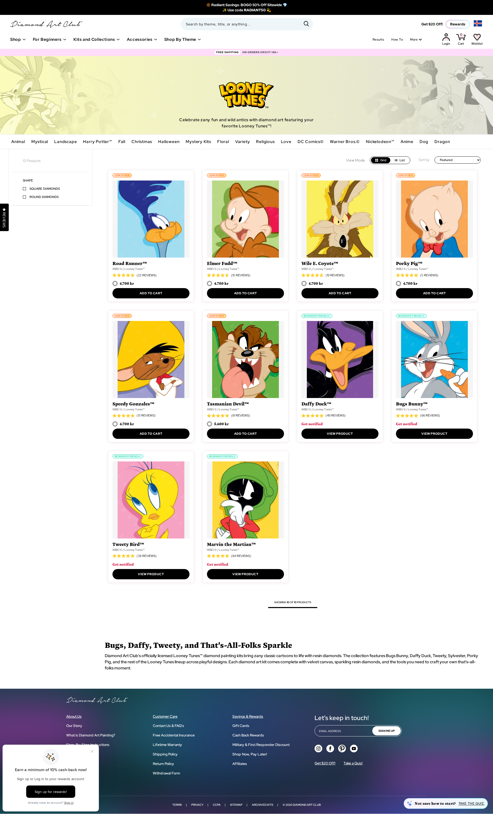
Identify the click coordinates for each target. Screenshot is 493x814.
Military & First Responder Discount (261, 744)
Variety (242, 141)
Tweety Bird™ (128, 544)
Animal (18, 141)
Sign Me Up (386, 731)
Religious (265, 141)
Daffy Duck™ (316, 403)
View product (340, 434)
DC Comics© (311, 141)
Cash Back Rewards (248, 735)
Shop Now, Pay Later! (249, 754)
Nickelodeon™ (380, 141)
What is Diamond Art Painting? (90, 735)
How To (397, 39)
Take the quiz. (472, 803)
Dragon (442, 141)
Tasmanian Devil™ (228, 403)
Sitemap (236, 805)
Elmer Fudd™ (222, 263)
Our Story (74, 725)
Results (378, 39)
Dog (424, 141)
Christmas (141, 141)
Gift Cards (240, 725)
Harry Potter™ (97, 141)
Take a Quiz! (353, 763)
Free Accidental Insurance (174, 735)
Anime (407, 141)
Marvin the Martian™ (231, 544)
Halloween (168, 141)
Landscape (65, 141)
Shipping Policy (165, 754)
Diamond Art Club (307, 805)
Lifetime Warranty (167, 744)
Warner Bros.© (345, 141)
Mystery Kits (198, 141)
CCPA (217, 805)
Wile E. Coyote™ (319, 263)
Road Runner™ (129, 263)
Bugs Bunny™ (412, 403)
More (414, 39)
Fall (121, 141)
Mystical (39, 141)
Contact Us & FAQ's (168, 725)
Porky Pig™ (409, 263)
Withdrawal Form (166, 773)
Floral (223, 141)
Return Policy (163, 763)
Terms (177, 805)
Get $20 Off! (432, 24)
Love (286, 141)
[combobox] (247, 24)
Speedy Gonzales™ (133, 403)
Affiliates (239, 763)
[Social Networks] (318, 748)
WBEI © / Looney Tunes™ (128, 269)
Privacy (197, 805)
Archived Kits (262, 805)
